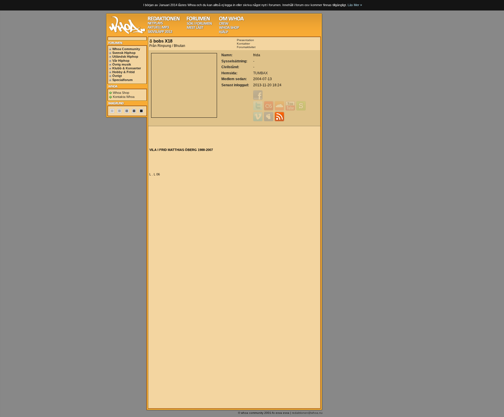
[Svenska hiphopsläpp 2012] (160, 32)
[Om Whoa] (231, 20)
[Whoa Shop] (229, 28)
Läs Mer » (355, 5)
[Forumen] (198, 20)
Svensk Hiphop (124, 52)
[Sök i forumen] (199, 24)
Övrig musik (121, 64)
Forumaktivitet (246, 47)
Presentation (245, 40)
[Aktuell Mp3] (158, 28)
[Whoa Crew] (224, 24)
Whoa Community (126, 49)
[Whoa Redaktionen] (164, 20)
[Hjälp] (223, 32)
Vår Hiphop (121, 60)
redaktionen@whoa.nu (307, 412)
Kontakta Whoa (123, 96)
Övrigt (117, 76)
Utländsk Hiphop (125, 56)
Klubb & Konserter (126, 68)
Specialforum (122, 80)
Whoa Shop (121, 92)
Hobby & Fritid (123, 72)
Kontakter (243, 43)
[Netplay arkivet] (155, 24)
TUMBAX (260, 73)
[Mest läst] (195, 28)
